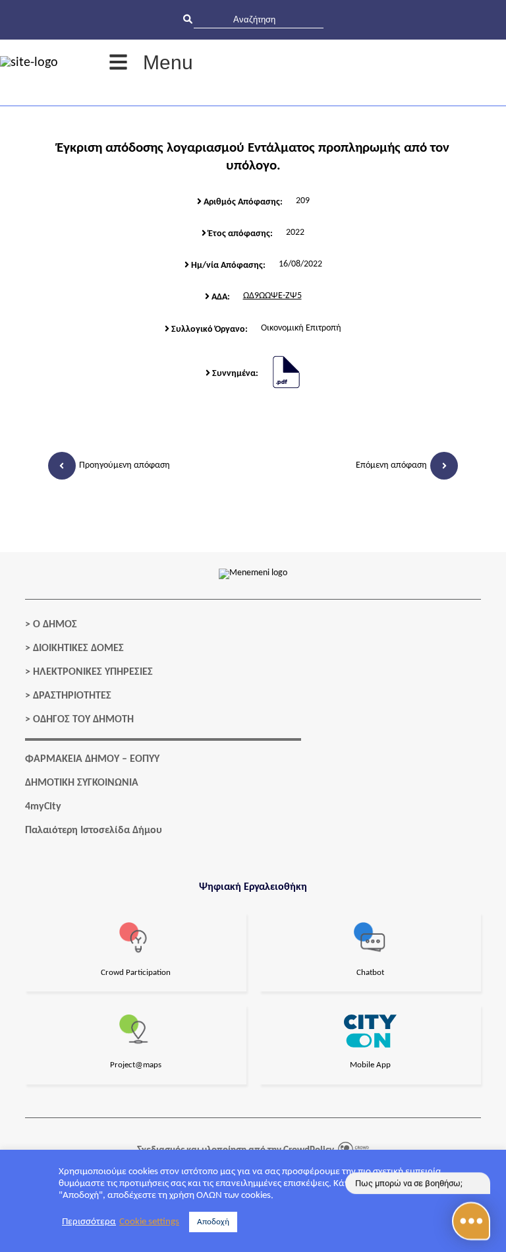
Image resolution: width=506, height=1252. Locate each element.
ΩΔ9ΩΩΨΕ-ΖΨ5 (272, 296)
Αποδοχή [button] (213, 1222)
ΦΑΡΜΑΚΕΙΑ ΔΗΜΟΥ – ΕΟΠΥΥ (92, 759)
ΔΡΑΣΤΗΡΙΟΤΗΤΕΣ (72, 696)
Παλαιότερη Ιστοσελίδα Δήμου (93, 830)
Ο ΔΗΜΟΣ (55, 624)
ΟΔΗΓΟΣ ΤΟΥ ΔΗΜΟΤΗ (83, 719)
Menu (168, 62)
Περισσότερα (89, 1222)
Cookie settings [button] (149, 1222)
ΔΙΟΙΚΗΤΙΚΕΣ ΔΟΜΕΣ (78, 648)
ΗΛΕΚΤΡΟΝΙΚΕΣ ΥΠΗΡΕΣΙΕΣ (93, 672)
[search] (258, 19)
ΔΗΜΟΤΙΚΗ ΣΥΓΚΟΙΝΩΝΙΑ (81, 783)
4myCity (43, 806)
